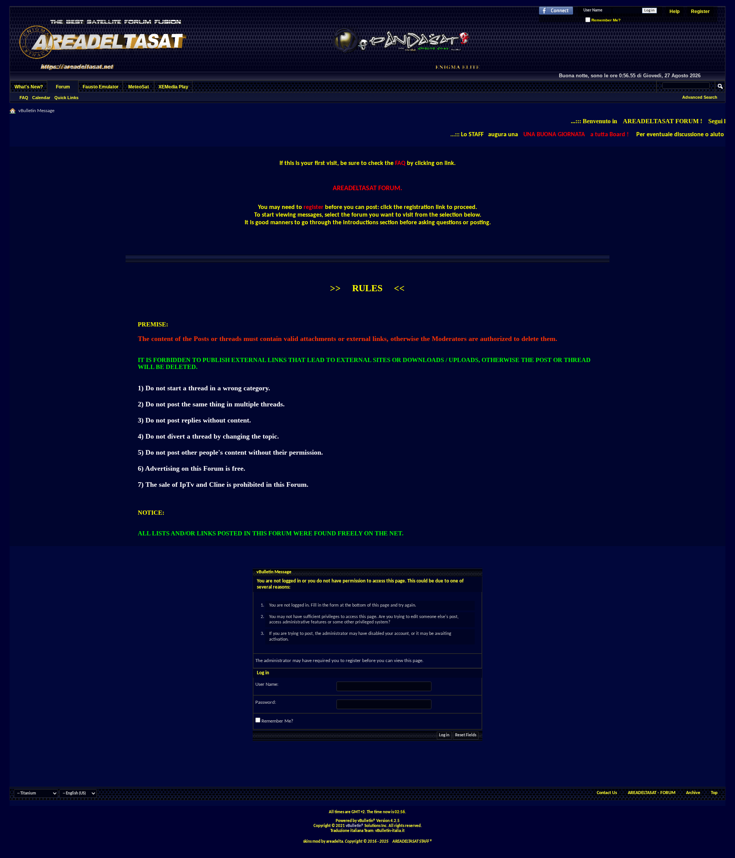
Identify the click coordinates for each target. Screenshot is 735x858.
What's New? (29, 87)
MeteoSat (138, 87)
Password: (265, 702)
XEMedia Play (173, 87)
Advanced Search (699, 97)
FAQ (24, 97)
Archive (693, 793)
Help (674, 11)
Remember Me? (605, 20)
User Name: (266, 684)
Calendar (41, 97)
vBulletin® (355, 826)
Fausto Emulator (101, 87)
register (353, 660)
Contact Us (607, 793)
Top (714, 793)
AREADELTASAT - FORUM (651, 793)
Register (700, 11)
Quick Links (66, 97)
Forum (63, 87)
